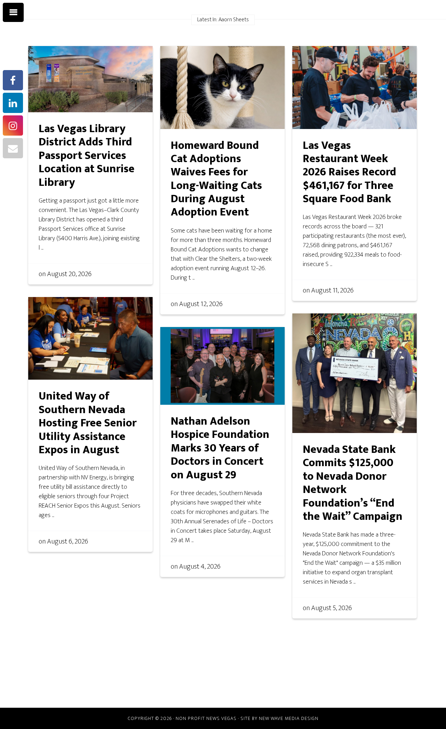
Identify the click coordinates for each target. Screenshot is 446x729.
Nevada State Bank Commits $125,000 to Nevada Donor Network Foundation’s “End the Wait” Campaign (352, 483)
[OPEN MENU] (13, 12)
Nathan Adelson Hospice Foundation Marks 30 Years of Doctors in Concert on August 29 (220, 448)
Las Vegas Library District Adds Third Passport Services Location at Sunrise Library (86, 156)
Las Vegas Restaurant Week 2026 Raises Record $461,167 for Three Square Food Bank (349, 172)
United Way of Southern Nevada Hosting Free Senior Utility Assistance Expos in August (88, 423)
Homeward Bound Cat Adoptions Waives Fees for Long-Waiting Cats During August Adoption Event (216, 179)
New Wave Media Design (288, 718)
